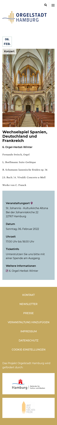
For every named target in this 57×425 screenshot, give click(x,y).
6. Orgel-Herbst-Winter (23, 270)
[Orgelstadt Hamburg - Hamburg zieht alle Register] (24, 23)
